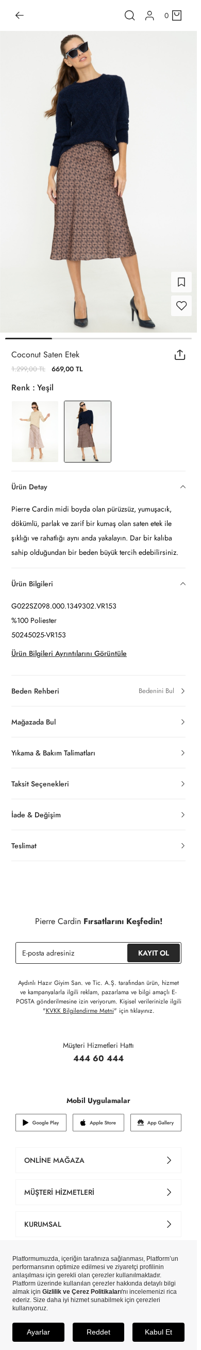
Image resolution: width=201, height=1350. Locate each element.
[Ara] (130, 15)
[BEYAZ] (35, 425)
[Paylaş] (180, 348)
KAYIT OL (153, 947)
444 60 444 (98, 1052)
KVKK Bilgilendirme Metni (80, 1004)
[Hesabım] (149, 16)
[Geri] (19, 15)
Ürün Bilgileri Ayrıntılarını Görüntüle (69, 647)
